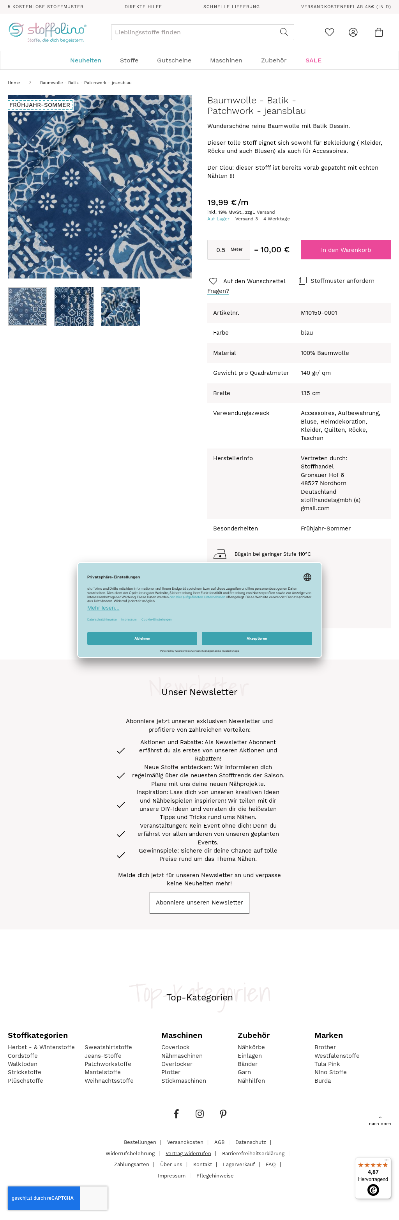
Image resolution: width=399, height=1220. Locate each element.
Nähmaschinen (182, 1055)
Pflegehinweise (215, 1175)
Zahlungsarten (131, 1164)
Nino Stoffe (330, 1072)
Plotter (170, 1072)
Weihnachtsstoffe (109, 1080)
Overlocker (176, 1064)
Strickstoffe (24, 1072)
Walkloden (22, 1064)
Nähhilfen (251, 1080)
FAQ (271, 1164)
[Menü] (386, 1162)
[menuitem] (90, 60)
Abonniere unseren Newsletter (199, 902)
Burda (322, 1080)
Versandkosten (185, 1142)
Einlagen (250, 1055)
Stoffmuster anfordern (342, 280)
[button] (78, 306)
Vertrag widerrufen (188, 1153)
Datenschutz (250, 1142)
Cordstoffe (23, 1055)
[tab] (199, 60)
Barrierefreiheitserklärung (253, 1153)
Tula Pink (327, 1064)
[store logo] (47, 32)
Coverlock (175, 1047)
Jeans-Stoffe (103, 1055)
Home (14, 82)
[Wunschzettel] (329, 32)
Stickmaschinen (183, 1080)
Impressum (171, 1175)
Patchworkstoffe (108, 1064)
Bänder (248, 1064)
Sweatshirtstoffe (108, 1047)
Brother (325, 1047)
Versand (266, 212)
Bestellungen (140, 1142)
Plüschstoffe (25, 1080)
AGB (219, 1142)
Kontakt (202, 1164)
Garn (244, 1072)
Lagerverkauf (239, 1164)
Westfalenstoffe (337, 1055)
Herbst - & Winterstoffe (41, 1047)
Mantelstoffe (103, 1072)
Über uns (171, 1164)
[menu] (199, 60)
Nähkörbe (251, 1047)
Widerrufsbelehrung (130, 1153)
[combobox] (202, 32)
